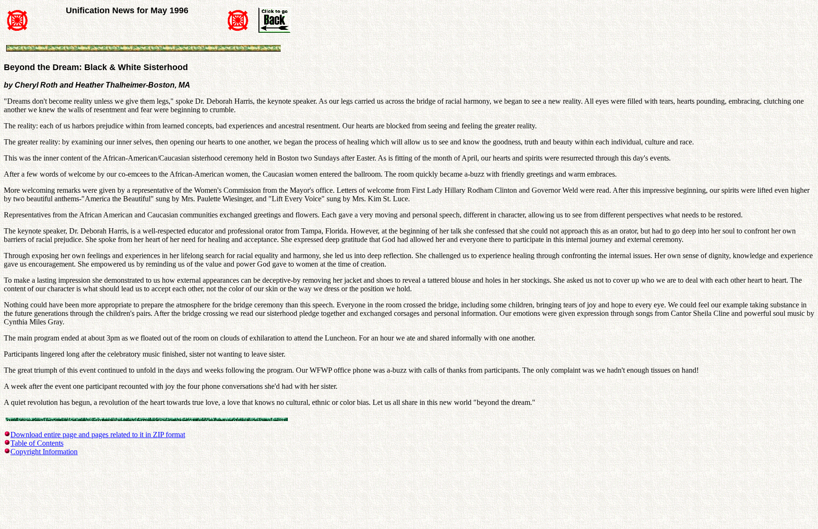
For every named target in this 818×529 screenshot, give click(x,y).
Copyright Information (44, 452)
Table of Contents (36, 443)
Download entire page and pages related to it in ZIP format (97, 434)
